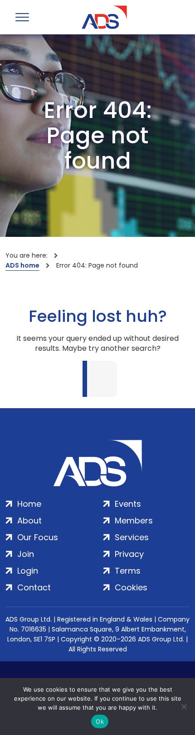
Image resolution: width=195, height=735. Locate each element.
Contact (34, 587)
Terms (128, 570)
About (29, 520)
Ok (100, 721)
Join (25, 554)
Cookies (131, 587)
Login (27, 570)
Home (29, 503)
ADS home (22, 265)
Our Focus (37, 537)
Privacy (129, 554)
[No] (183, 706)
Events (128, 503)
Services (132, 537)
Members (134, 520)
